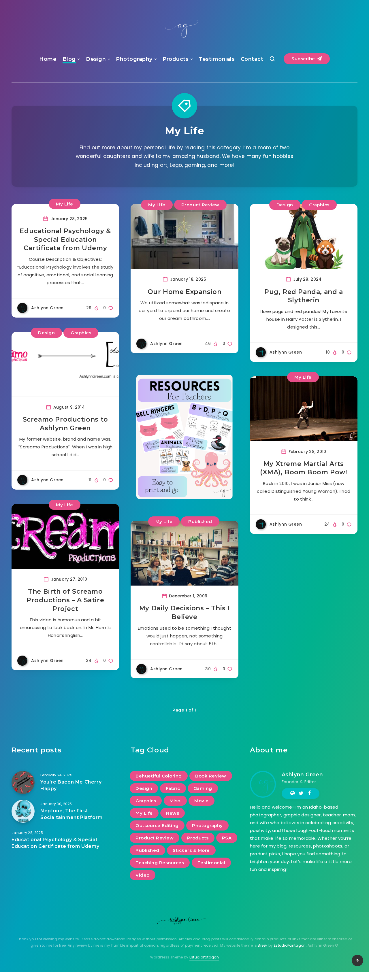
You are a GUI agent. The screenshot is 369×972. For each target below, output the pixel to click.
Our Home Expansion (185, 292)
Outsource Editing (157, 825)
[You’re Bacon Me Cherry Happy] (23, 782)
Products (176, 59)
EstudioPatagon (204, 957)
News (172, 813)
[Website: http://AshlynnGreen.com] (292, 793)
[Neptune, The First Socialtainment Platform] (23, 811)
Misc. (175, 800)
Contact (252, 59)
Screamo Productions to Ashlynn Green (65, 424)
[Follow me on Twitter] (301, 793)
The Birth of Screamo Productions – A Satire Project (65, 600)
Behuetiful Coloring (158, 776)
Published (200, 521)
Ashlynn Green (302, 774)
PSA (227, 838)
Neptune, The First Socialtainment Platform (71, 814)
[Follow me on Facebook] (309, 793)
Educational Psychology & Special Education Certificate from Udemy (65, 239)
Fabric (173, 788)
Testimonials (217, 59)
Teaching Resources (159, 862)
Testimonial (211, 862)
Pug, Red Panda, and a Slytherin (303, 296)
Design (96, 59)
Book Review (210, 776)
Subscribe (303, 58)
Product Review (200, 204)
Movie (201, 800)
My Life (64, 204)
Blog (69, 59)
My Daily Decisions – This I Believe (184, 612)
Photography (134, 59)
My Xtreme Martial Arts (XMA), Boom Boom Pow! (303, 468)
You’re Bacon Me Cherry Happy (70, 785)
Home (48, 59)
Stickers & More (191, 850)
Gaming (202, 788)
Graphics (319, 204)
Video (142, 875)
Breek (263, 945)
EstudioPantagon (290, 945)
